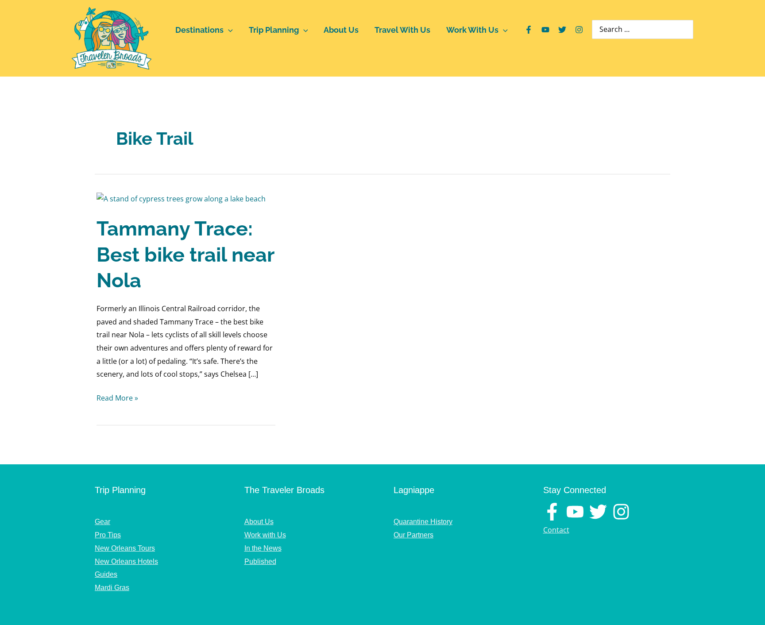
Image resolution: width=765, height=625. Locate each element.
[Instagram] (579, 30)
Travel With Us (402, 30)
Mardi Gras (112, 587)
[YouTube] (545, 30)
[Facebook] (529, 30)
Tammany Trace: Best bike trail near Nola (185, 254)
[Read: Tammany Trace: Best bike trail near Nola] (181, 198)
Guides (106, 574)
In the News (263, 548)
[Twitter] (562, 30)
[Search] (687, 29)
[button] (228, 30)
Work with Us (265, 535)
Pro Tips (108, 535)
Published (260, 561)
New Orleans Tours (125, 548)
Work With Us (472, 30)
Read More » (117, 399)
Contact (556, 530)
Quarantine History (423, 521)
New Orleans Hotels (126, 561)
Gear (102, 521)
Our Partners (413, 535)
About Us (341, 30)
